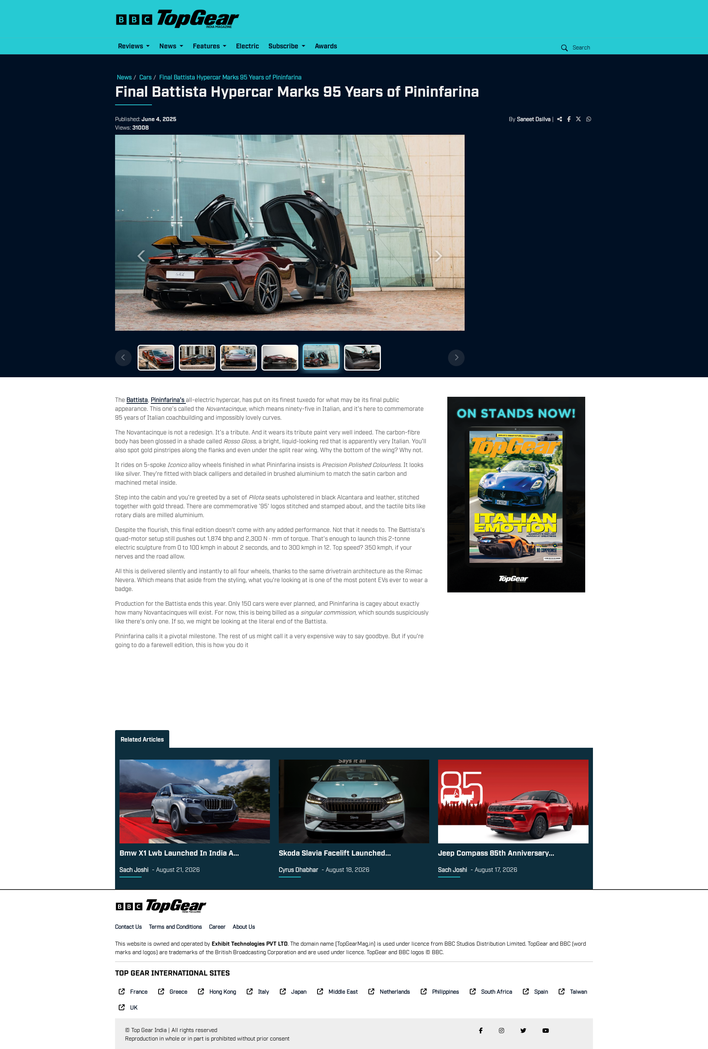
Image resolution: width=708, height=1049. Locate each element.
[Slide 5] (321, 357)
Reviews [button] (131, 45)
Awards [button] (326, 45)
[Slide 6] (362, 358)
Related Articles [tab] (142, 739)
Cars (145, 76)
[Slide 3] (238, 358)
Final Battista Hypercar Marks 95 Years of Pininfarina (230, 76)
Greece (178, 991)
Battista (137, 399)
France (139, 991)
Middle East (343, 991)
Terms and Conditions (175, 926)
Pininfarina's (168, 399)
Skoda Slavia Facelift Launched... (335, 852)
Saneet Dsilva (534, 118)
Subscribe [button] (284, 45)
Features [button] (207, 45)
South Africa (496, 991)
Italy (263, 991)
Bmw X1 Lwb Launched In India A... (179, 852)
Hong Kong (222, 991)
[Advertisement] (528, 249)
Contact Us (128, 926)
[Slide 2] (197, 358)
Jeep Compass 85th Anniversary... (496, 852)
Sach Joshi (134, 869)
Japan (298, 991)
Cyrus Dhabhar (298, 869)
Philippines (445, 991)
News (124, 76)
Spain (541, 991)
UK (134, 1007)
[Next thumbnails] (456, 358)
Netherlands (395, 991)
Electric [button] (247, 45)
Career (217, 926)
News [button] (168, 45)
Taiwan (578, 991)
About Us (244, 926)
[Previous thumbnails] (123, 358)
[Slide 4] (279, 358)
